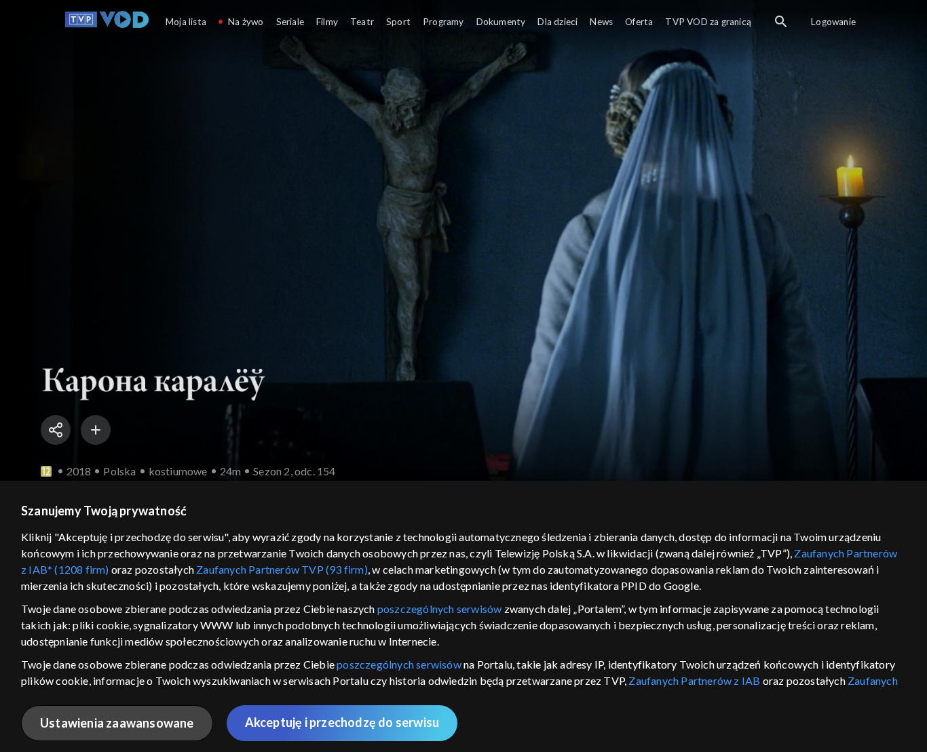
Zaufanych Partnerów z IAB (694, 680)
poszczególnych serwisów (439, 608)
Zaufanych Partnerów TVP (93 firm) (282, 569)
